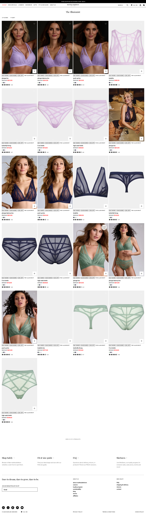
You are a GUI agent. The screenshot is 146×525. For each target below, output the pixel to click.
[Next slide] (34, 47)
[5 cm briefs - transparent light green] (38, 150)
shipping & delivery (122, 485)
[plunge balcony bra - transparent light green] (38, 82)
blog (74, 491)
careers (75, 485)
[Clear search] (126, 5)
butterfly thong (6, 145)
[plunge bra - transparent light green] (2, 82)
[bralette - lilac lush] (112, 82)
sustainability (77, 489)
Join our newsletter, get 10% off (10, 486)
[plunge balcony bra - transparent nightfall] (39, 82)
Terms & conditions (108, 511)
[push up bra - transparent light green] (73, 82)
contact (119, 489)
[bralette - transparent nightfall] (109, 82)
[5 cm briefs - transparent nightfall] (39, 150)
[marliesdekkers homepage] (73, 5)
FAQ (118, 482)
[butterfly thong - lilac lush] (5, 150)
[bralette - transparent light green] (111, 82)
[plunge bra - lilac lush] (5, 82)
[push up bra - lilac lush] (76, 82)
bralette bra (41, 348)
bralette (111, 78)
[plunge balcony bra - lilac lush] (41, 82)
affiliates (75, 496)
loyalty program (78, 487)
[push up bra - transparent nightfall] (75, 82)
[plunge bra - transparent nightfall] (3, 82)
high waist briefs (78, 145)
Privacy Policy (77, 511)
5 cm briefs (41, 145)
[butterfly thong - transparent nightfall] (3, 150)
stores (75, 493)
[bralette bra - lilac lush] (41, 352)
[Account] (140, 5)
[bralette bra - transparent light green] (39, 352)
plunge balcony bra (43, 78)
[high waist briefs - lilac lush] (76, 150)
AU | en (135, 5)
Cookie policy (139, 511)
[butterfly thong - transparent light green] (2, 150)
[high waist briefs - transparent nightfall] (75, 150)
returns (119, 487)
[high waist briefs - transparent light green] (73, 150)
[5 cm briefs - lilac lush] (41, 150)
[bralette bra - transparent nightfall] (38, 352)
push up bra (76, 78)
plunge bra (5, 78)
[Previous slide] (4, 47)
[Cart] (144, 5)
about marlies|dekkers (80, 482)
